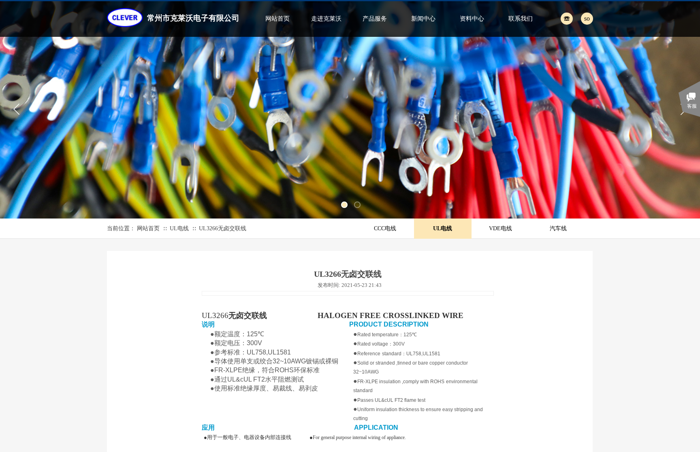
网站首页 (277, 18)
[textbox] (578, 18)
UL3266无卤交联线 (222, 228)
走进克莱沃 (326, 18)
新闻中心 (423, 18)
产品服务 (375, 18)
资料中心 (472, 18)
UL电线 (179, 228)
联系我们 (520, 18)
